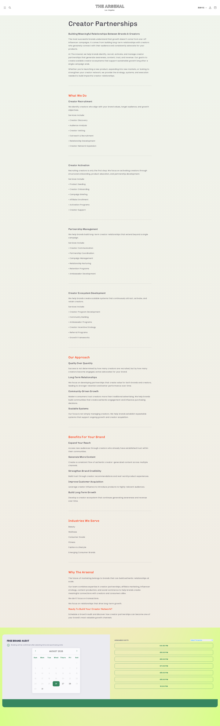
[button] (4, 7)
